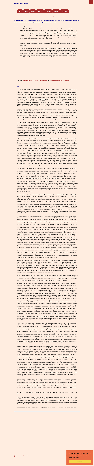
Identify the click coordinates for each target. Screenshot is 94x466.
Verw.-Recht (64, 11)
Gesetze (33, 11)
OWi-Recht (48, 11)
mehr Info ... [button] (76, 457)
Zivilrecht (56, 11)
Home (20, 11)
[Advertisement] (47, 70)
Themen (26, 11)
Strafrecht (40, 11)
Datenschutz (26, 455)
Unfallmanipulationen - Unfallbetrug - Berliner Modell (34, 80)
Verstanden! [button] (79, 461)
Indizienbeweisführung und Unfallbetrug (59, 80)
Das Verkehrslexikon (21, 3)
